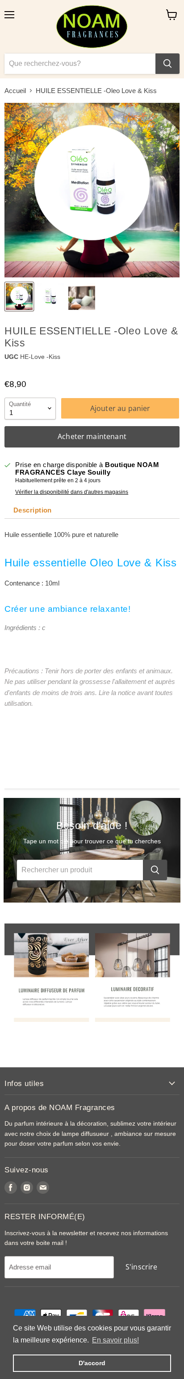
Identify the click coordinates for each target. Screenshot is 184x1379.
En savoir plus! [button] (115, 1340)
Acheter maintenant (92, 436)
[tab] (31, 510)
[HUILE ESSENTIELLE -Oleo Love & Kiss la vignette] (19, 296)
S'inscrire (141, 1267)
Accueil (15, 90)
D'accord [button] (92, 1363)
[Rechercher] (167, 63)
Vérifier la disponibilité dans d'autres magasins (71, 492)
